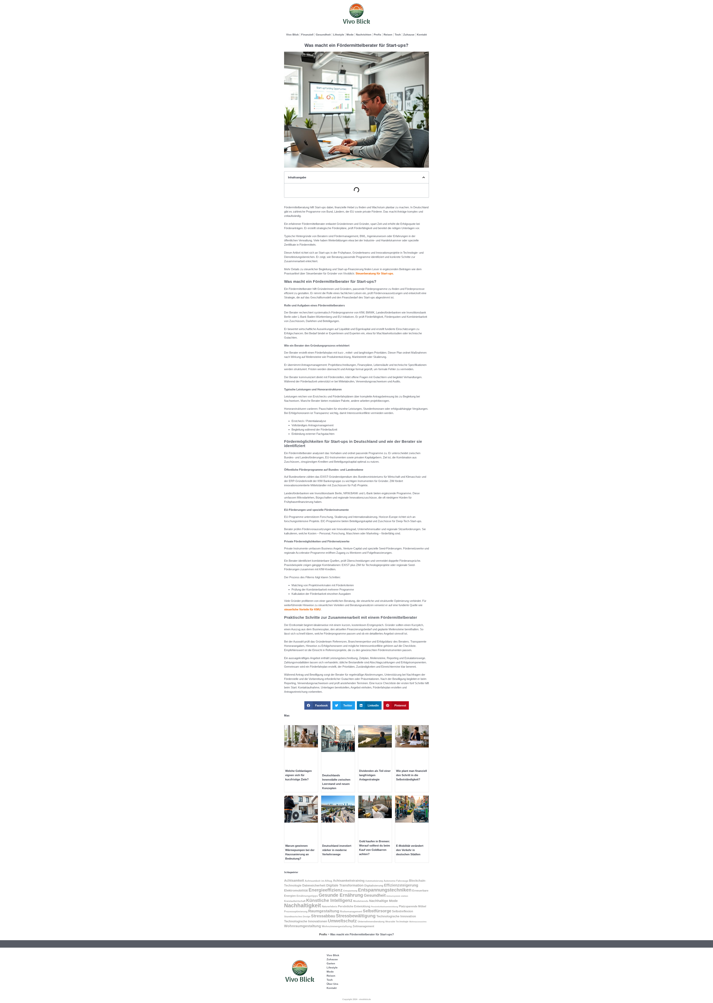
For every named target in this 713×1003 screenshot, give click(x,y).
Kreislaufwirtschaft (294, 901)
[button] (423, 177)
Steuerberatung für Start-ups (374, 273)
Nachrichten (363, 34)
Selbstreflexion (402, 911)
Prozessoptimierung (295, 911)
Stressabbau (323, 916)
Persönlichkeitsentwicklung (384, 906)
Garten (331, 963)
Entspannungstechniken (384, 889)
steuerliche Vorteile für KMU (302, 609)
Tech (398, 34)
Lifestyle (338, 34)
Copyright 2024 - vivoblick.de (356, 999)
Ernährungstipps (307, 895)
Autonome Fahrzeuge (396, 880)
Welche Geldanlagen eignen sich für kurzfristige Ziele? (298, 775)
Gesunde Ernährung (341, 895)
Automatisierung (374, 881)
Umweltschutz (342, 920)
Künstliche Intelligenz (329, 900)
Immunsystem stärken (397, 896)
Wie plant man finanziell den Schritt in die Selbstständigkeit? (411, 775)
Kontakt (422, 34)
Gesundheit (323, 34)
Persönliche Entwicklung (354, 906)
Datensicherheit (313, 885)
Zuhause (408, 34)
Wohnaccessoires (418, 922)
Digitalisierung (373, 885)
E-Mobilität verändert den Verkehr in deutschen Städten (409, 850)
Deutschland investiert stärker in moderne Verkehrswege (336, 850)
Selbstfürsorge (377, 911)
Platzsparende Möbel (412, 906)
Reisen (388, 34)
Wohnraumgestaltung (302, 926)
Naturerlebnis (329, 906)
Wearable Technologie (396, 922)
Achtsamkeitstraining (348, 880)
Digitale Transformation (345, 885)
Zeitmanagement (363, 926)
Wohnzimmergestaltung (337, 926)
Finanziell (307, 34)
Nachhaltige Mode (383, 901)
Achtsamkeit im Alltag (318, 880)
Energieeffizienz (326, 889)
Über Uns (332, 983)
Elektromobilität (296, 890)
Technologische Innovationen (305, 921)
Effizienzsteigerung (401, 885)
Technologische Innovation (396, 916)
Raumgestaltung (323, 911)
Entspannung (350, 890)
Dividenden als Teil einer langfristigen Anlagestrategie (375, 775)
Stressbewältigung (356, 915)
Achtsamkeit (294, 880)
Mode (350, 34)
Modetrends (360, 901)
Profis (377, 34)
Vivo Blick (292, 34)
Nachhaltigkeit (302, 905)
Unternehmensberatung (371, 921)
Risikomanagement (351, 911)
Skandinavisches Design (297, 916)
